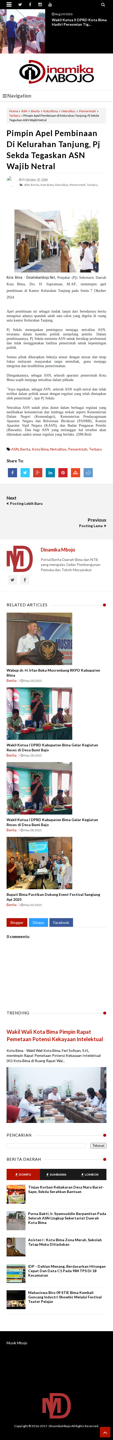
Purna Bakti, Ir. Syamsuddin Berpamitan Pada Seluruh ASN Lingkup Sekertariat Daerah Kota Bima (67, 1218)
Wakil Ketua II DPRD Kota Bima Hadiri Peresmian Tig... (79, 22)
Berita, (35, 184)
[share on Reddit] (88, 472)
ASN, (27, 184)
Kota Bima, (47, 184)
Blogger (17, 922)
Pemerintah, (78, 184)
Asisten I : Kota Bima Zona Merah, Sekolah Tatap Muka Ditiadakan (65, 1242)
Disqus (38, 922)
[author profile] (12, 185)
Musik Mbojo (17, 1343)
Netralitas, (62, 184)
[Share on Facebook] (12, 472)
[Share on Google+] (37, 472)
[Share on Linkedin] (50, 472)
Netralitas (68, 111)
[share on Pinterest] (63, 472)
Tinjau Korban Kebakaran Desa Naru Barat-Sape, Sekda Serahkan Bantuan (66, 1189)
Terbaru (14, 115)
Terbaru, (92, 184)
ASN (24, 111)
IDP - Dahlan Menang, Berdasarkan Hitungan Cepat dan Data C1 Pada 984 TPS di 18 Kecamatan (67, 1270)
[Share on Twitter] (25, 472)
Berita (35, 111)
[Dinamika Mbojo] (56, 72)
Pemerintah (87, 111)
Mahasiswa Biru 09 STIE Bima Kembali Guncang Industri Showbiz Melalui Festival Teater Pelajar (65, 1297)
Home (13, 111)
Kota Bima (50, 111)
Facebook (61, 922)
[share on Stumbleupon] (75, 472)
